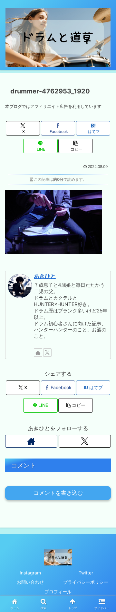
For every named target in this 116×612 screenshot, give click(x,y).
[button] (75, 146)
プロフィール (58, 591)
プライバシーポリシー (85, 582)
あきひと (45, 276)
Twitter (86, 572)
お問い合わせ (30, 582)
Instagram (30, 572)
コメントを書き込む (58, 493)
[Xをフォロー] (47, 352)
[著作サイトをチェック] (38, 352)
